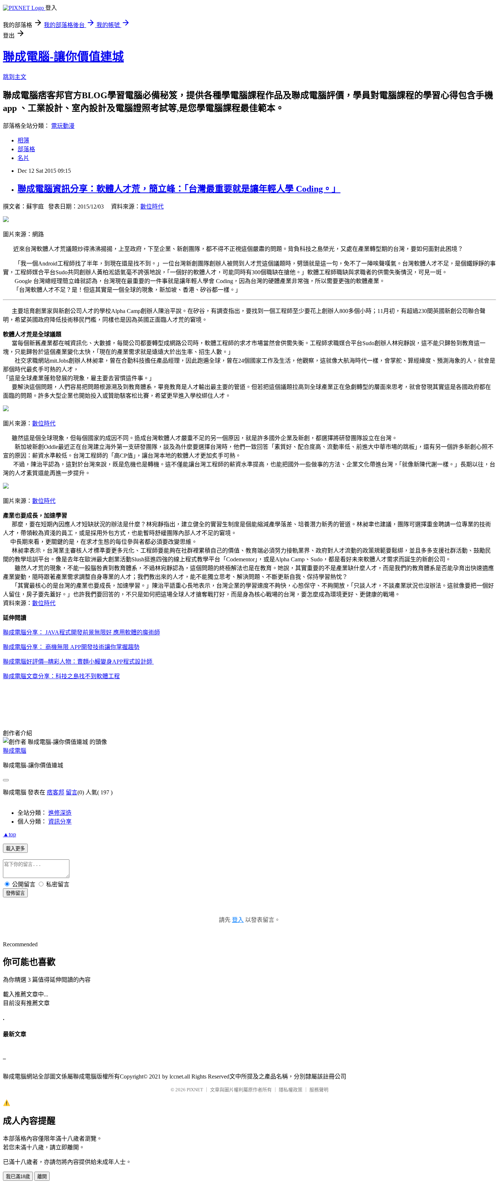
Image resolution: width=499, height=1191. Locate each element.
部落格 (26, 149)
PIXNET (195, 1089)
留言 (71, 792)
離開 (42, 1176)
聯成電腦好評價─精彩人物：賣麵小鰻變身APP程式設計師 (78, 662)
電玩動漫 (63, 126)
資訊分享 (60, 821)
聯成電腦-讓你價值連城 (63, 56)
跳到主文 (14, 77)
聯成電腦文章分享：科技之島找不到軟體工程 (61, 676)
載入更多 (15, 848)
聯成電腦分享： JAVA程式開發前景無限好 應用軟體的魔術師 (81, 632)
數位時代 (152, 206)
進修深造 (60, 813)
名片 (23, 158)
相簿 (23, 140)
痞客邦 (55, 792)
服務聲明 (318, 1089)
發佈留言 (15, 893)
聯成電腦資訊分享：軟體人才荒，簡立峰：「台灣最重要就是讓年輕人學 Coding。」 (179, 189)
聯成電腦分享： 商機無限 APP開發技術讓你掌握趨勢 (71, 647)
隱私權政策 (290, 1089)
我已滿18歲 (18, 1176)
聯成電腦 (14, 751)
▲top (9, 834)
